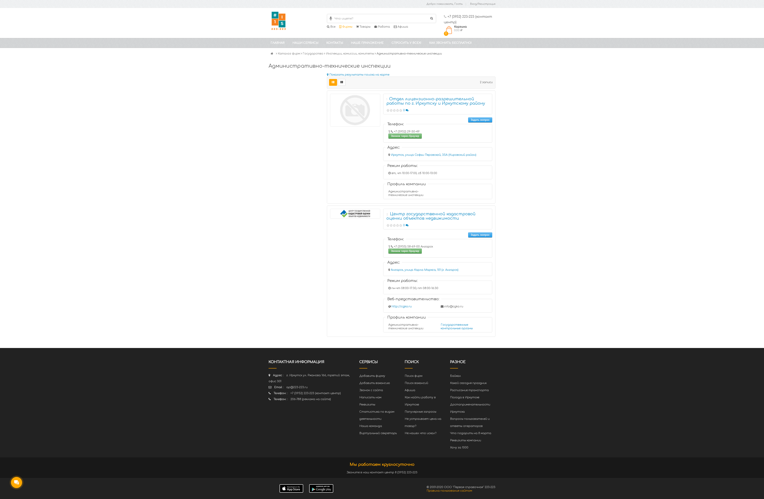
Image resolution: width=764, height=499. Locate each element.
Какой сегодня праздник (468, 383)
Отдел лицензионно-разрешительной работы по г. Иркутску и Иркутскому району (435, 101)
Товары (364, 26)
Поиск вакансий (416, 383)
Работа (383, 26)
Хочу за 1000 (459, 447)
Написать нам (370, 397)
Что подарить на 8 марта (470, 433)
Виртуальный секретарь (378, 433)
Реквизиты (367, 404)
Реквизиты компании (465, 440)
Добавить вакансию (374, 383)
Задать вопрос (480, 119)
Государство (313, 53)
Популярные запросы (420, 411)
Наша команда (370, 426)
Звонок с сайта (371, 390)
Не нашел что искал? (420, 433)
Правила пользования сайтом (449, 490)
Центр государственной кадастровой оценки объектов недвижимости (431, 216)
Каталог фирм (289, 53)
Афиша (402, 26)
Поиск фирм (413, 375)
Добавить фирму (372, 375)
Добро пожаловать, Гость (445, 4)
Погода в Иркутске (464, 397)
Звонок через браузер (405, 135)
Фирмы (346, 26)
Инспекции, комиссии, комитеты (350, 53)
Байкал (455, 375)
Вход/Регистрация (482, 4)
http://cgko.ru (402, 306)
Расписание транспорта (469, 390)
